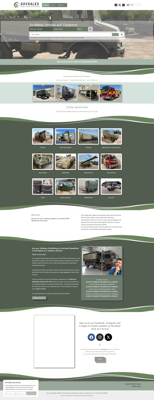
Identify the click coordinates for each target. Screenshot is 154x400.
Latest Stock (58, 29)
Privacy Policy (66, 393)
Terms (82, 393)
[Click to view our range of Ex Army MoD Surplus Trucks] (42, 136)
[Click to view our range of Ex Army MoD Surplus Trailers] (88, 136)
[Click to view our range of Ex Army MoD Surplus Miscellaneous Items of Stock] (65, 186)
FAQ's (79, 29)
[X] (119, 5)
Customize (10, 393)
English (131, 5)
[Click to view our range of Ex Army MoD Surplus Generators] (88, 186)
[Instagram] (123, 5)
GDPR (59, 393)
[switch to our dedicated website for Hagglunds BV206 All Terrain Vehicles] (42, 161)
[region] (20, 388)
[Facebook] (116, 5)
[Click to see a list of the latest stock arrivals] (44, 93)
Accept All (31, 393)
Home (46, 5)
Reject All (21, 393)
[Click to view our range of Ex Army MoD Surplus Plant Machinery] (65, 136)
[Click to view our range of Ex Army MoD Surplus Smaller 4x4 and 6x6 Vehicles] (111, 136)
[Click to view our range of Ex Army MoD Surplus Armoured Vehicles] (65, 161)
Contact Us (88, 393)
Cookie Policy (75, 393)
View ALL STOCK (36, 29)
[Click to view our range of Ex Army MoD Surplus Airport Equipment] (88, 161)
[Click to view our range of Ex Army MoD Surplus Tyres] (42, 186)
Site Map (53, 393)
